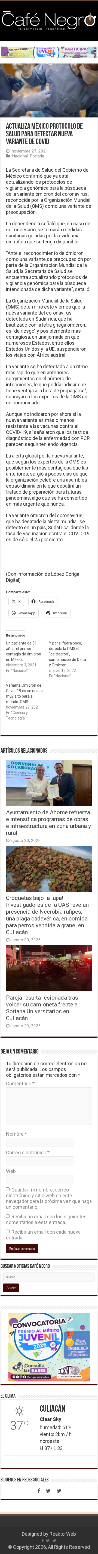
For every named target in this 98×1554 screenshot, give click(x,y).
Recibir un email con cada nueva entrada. (43, 1235)
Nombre (16, 1134)
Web (11, 1171)
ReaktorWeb (63, 1534)
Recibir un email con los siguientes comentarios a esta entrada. (46, 1219)
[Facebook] (38, 1491)
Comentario (20, 1083)
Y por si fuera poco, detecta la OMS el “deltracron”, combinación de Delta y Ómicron (67, 654)
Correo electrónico (28, 1152)
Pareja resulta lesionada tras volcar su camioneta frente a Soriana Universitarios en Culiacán (42, 1007)
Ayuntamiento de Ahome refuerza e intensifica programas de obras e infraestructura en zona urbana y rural (48, 822)
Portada (37, 156)
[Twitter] (48, 1491)
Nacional (20, 156)
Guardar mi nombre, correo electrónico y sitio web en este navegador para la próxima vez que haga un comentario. (49, 1198)
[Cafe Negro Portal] (49, 20)
